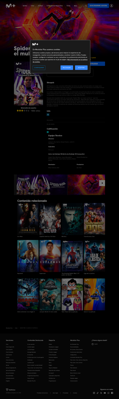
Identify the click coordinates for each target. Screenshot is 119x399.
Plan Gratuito (73, 367)
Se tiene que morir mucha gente (35, 357)
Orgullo (8, 381)
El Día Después (52, 354)
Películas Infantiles (10, 362)
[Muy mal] (18, 111)
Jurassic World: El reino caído (48, 312)
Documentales (9, 375)
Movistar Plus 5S (31, 381)
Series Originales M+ (11, 367)
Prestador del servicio (42, 393)
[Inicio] (10, 6)
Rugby (50, 365)
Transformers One (89, 236)
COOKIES (75, 393)
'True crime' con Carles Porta (34, 367)
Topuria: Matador (53, 367)
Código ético (73, 354)
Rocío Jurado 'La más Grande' (35, 365)
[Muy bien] (27, 111)
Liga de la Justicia (89, 273)
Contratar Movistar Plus (76, 357)
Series (25, 6)
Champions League (53, 347)
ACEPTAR (81, 67)
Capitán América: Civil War (48, 236)
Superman (43, 273)
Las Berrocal (30, 362)
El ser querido (30, 344)
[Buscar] (86, 6)
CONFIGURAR (39, 67)
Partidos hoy (52, 378)
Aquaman (20, 273)
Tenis (68, 6)
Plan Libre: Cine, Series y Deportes (79, 360)
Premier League (53, 352)
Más (75, 6)
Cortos (7, 357)
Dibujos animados (31, 373)
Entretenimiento (10, 378)
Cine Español (9, 349)
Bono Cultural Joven (75, 373)
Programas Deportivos (33, 375)
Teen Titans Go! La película (69, 312)
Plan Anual (73, 370)
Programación (52, 381)
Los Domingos (30, 349)
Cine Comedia (9, 352)
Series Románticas (10, 370)
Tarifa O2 (72, 375)
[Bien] (24, 111)
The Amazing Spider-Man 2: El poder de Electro (70, 274)
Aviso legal (55, 393)
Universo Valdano (53, 357)
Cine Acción (9, 354)
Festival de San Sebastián (33, 370)
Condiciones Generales (76, 352)
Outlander (30, 360)
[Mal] (20, 111)
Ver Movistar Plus (74, 344)
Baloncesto (51, 360)
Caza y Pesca (30, 378)
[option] (24, 184)
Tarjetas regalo (74, 378)
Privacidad (65, 393)
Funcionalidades (74, 347)
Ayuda (96, 344)
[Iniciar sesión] (111, 5)
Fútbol (40, 6)
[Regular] (22, 111)
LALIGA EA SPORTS (53, 349)
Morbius (64, 236)
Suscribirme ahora (98, 6)
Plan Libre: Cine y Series (76, 362)
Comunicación (74, 381)
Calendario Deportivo (54, 375)
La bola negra (30, 347)
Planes (72, 365)
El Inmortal (30, 354)
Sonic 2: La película (89, 312)
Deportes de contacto (54, 370)
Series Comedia (10, 373)
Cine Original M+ (10, 347)
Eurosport (51, 373)
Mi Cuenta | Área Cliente (76, 349)
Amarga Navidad (31, 352)
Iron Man (20, 236)
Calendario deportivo (55, 6)
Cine (32, 6)
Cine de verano (10, 360)
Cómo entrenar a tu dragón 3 (26, 312)
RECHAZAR (67, 67)
